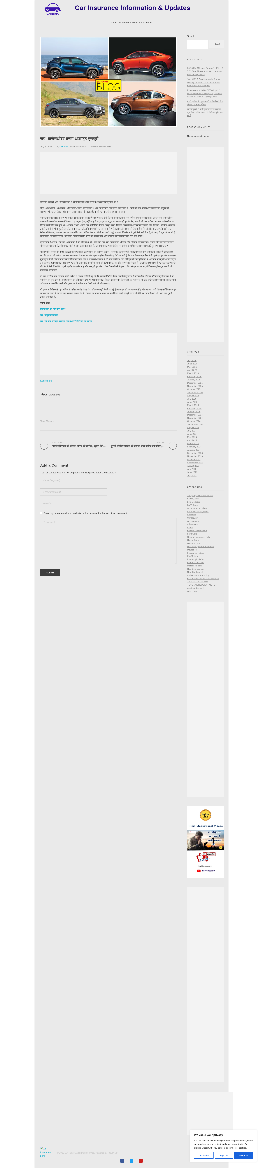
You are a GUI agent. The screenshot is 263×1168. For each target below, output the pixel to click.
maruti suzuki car (195, 562)
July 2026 (191, 360)
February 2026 (194, 376)
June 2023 (192, 472)
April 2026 (192, 370)
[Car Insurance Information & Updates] (52, 9)
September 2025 (195, 392)
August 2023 (193, 466)
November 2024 (195, 418)
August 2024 (193, 427)
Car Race (191, 514)
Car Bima (64, 146)
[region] (223, 1146)
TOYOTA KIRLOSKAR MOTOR (202, 585)
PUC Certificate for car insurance (203, 578)
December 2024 (195, 415)
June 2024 (192, 434)
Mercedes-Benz (194, 565)
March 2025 (193, 405)
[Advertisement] (109, 173)
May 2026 (192, 367)
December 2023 (195, 453)
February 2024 (194, 446)
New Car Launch (195, 572)
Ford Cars (192, 534)
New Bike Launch (195, 569)
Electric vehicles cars (101, 146)
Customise (204, 1155)
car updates (193, 521)
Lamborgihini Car (195, 559)
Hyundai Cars (193, 543)
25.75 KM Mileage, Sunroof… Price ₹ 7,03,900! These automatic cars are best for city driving (205, 71)
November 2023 (195, 456)
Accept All (243, 1155)
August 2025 (193, 395)
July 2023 (191, 469)
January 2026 (193, 379)
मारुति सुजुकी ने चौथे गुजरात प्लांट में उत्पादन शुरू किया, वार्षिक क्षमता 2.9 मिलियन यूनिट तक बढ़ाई (205, 112)
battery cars (193, 498)
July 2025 (191, 399)
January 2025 (193, 411)
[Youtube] (141, 1161)
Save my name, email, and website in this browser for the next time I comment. (86, 513)
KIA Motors (192, 556)
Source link (46, 381)
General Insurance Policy (199, 537)
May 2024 (192, 437)
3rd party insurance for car (200, 495)
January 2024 (193, 450)
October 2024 (193, 421)
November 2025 (195, 386)
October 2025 (193, 389)
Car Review (192, 518)
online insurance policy (198, 575)
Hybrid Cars (193, 540)
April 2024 (192, 440)
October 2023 (193, 459)
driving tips (192, 524)
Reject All (223, 1155)
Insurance (192, 550)
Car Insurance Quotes (198, 511)
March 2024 (193, 443)
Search (190, 36)
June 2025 (192, 402)
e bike (190, 527)
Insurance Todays (195, 553)
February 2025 (194, 408)
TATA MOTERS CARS (197, 581)
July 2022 (191, 475)
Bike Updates (193, 502)
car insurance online (197, 508)
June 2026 (192, 363)
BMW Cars (192, 505)
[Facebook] (122, 1161)
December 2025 (195, 383)
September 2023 (195, 462)
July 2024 (191, 431)
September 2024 (195, 424)
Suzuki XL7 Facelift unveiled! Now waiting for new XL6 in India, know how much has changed (203, 82)
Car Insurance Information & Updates (132, 7)
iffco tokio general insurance (200, 546)
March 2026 (193, 373)
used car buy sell (195, 588)
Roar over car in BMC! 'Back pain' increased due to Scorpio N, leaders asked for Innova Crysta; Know (204, 93)
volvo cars (192, 591)
